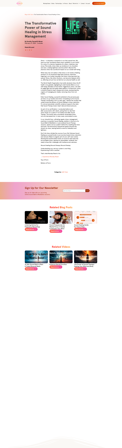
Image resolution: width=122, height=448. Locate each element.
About (70, 3)
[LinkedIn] (29, 50)
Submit (87, 190)
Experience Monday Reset (51, 157)
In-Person (65, 3)
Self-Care (65, 172)
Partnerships (58, 3)
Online (52, 3)
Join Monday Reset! (99, 3)
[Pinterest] (31, 50)
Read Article (30, 229)
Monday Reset (46, 3)
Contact (83, 3)
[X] (28, 50)
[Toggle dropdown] (79, 3)
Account (88, 3)
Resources (75, 3)
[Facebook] (26, 50)
